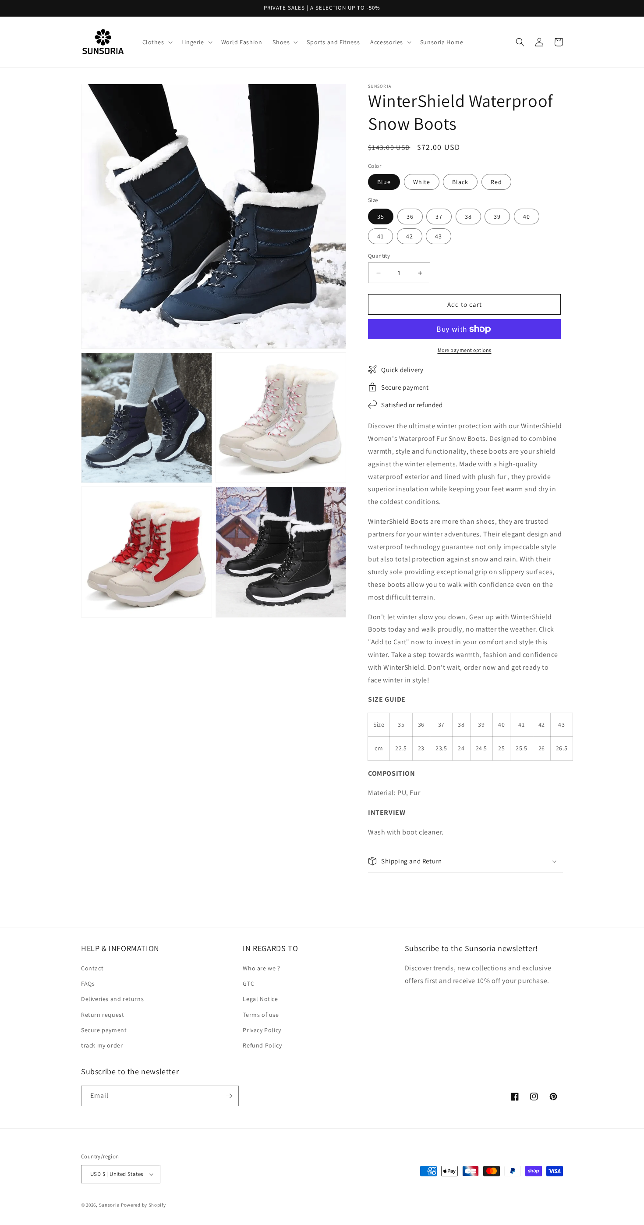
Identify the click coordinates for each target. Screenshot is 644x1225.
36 (410, 216)
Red (496, 182)
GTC (248, 983)
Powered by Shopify (143, 1205)
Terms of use (261, 1015)
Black (460, 182)
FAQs (88, 983)
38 (468, 216)
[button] (156, 42)
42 (409, 236)
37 (438, 216)
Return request (102, 1015)
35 (380, 216)
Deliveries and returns (112, 999)
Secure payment (104, 1030)
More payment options (465, 350)
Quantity (379, 255)
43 (438, 236)
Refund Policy (262, 1045)
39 (497, 216)
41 (380, 236)
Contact (92, 968)
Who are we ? (261, 968)
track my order (102, 1045)
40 (526, 216)
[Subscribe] (228, 1096)
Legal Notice (260, 999)
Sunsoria (109, 1205)
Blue (384, 182)
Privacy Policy (262, 1030)
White (421, 182)
